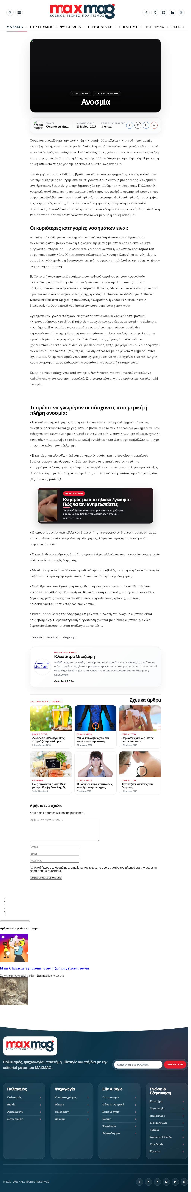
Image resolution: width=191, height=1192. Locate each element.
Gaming (60, 1118)
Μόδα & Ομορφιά (113, 1104)
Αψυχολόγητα (111, 1133)
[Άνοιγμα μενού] (19, 12)
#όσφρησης (69, 637)
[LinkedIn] (172, 12)
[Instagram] (163, 12)
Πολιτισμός (14, 1097)
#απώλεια (52, 637)
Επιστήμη (156, 1101)
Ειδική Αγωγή (158, 1122)
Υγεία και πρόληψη (106, 94)
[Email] (181, 12)
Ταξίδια (154, 1129)
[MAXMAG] (82, 11)
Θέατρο (59, 1104)
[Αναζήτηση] (10, 12)
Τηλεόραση (62, 1111)
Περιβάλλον (157, 1115)
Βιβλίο (11, 1104)
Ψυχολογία (109, 1125)
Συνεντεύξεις (15, 1118)
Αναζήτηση (175, 1064)
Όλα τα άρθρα (64, 681)
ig (166, 1182)
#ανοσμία (37, 637)
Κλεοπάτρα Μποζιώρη (74, 656)
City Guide (156, 1144)
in (146, 125)
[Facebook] (146, 12)
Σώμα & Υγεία (81, 94)
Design (106, 1118)
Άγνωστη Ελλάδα (161, 1136)
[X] (154, 12)
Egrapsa (155, 1151)
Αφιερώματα (15, 1111)
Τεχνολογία (157, 1108)
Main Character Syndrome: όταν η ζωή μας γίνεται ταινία (44, 968)
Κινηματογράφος (65, 1097)
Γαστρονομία (110, 1097)
